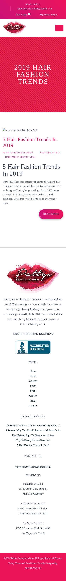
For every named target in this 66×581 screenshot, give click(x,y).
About (33, 376)
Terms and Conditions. (26, 563)
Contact (33, 405)
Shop (33, 391)
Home (33, 371)
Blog (32, 400)
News (32, 157)
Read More (51, 214)
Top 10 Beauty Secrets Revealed (33, 440)
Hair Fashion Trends (16, 157)
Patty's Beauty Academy (19, 153)
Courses (33, 381)
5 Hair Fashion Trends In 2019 (33, 445)
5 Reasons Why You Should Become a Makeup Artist (33, 430)
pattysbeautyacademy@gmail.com (34, 8)
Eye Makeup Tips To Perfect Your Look (33, 435)
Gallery (33, 395)
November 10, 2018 (50, 153)
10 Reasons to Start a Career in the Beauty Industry (33, 425)
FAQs (33, 386)
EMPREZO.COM (33, 568)
